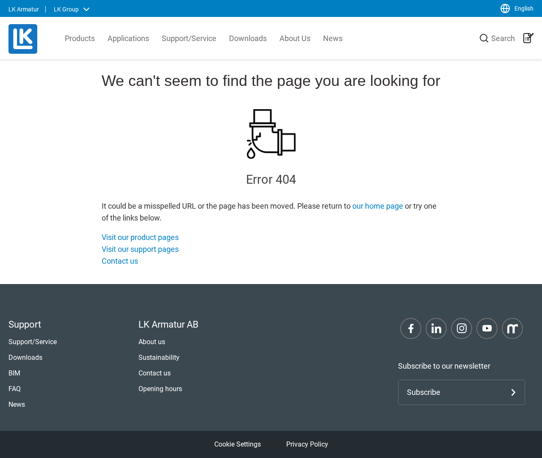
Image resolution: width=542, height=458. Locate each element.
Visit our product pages (140, 237)
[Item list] (528, 38)
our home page (377, 205)
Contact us (120, 261)
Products (80, 38)
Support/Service (189, 38)
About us (151, 342)
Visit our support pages (140, 249)
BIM (14, 373)
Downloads (248, 38)
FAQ (14, 389)
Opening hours (160, 389)
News (333, 38)
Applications (128, 38)
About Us (294, 38)
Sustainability (159, 357)
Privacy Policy (307, 444)
